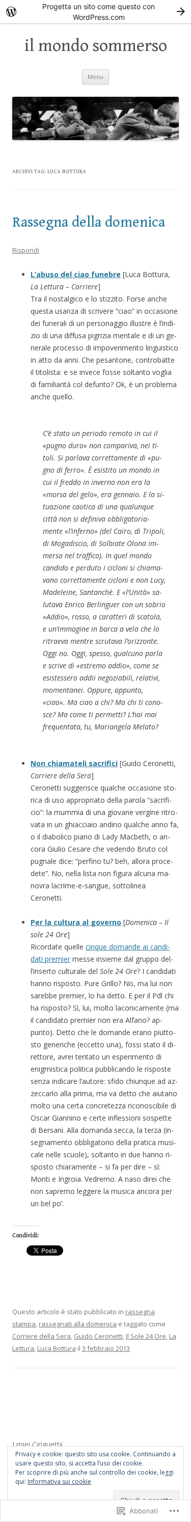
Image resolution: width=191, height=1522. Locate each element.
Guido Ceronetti (98, 1336)
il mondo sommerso (95, 46)
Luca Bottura (56, 1348)
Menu (95, 76)
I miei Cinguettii (37, 1444)
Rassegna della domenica (88, 222)
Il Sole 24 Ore (146, 1336)
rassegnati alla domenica (78, 1323)
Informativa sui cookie (59, 1481)
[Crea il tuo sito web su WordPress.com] (95, 11)
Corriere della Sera (41, 1336)
